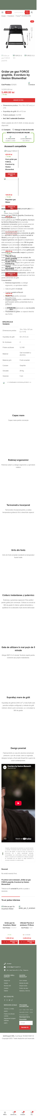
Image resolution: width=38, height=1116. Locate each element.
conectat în (14, 889)
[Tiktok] (12, 1000)
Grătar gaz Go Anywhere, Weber (9, 924)
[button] (11, 175)
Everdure (11, 16)
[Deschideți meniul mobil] (2, 12)
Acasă (3, 16)
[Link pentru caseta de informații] (35, 12)
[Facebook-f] (4, 1000)
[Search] (27, 12)
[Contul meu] (32, 12)
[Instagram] (7, 1000)
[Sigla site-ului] (18, 5)
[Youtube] (9, 1000)
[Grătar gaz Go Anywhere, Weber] (9, 907)
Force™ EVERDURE (23, 16)
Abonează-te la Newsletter (24, 1018)
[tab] (6, 208)
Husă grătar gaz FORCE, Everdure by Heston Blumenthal (11, 164)
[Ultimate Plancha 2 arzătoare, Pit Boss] (27, 907)
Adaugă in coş (18, 100)
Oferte (8, 12)
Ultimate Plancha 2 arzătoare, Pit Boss (27, 924)
